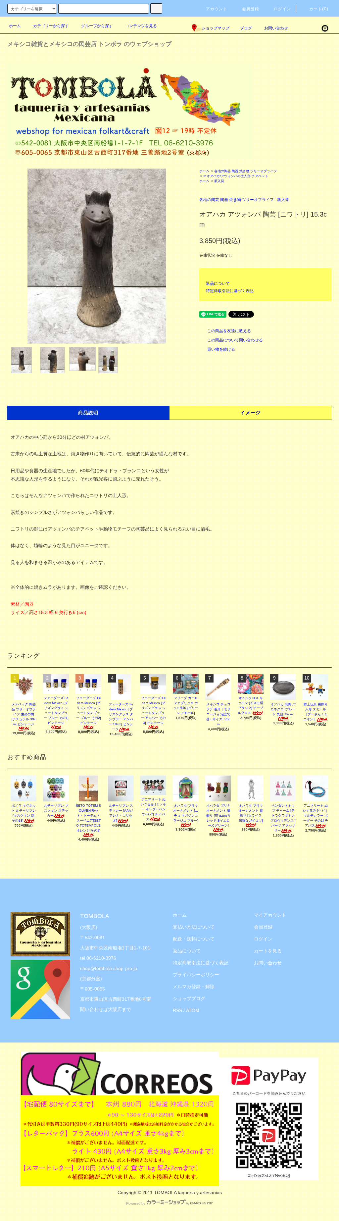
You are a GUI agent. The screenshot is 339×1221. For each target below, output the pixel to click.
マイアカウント (270, 915)
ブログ (246, 28)
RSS (177, 1010)
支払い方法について (194, 927)
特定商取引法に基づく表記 (230, 290)
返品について (218, 283)
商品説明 (88, 412)
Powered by (135, 1203)
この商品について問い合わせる (235, 340)
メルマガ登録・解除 (194, 986)
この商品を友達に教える (229, 331)
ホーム (15, 26)
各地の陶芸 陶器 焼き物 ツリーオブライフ (245, 171)
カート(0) (318, 9)
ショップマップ (215, 28)
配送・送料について (194, 938)
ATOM (192, 1010)
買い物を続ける (221, 349)
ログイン (282, 9)
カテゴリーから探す (51, 26)
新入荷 (219, 181)
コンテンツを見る (141, 26)
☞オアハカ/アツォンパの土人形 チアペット (235, 176)
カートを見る (268, 950)
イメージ (250, 412)
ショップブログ (189, 998)
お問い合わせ (276, 28)
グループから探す (97, 26)
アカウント (217, 9)
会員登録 (251, 9)
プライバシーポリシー (196, 974)
